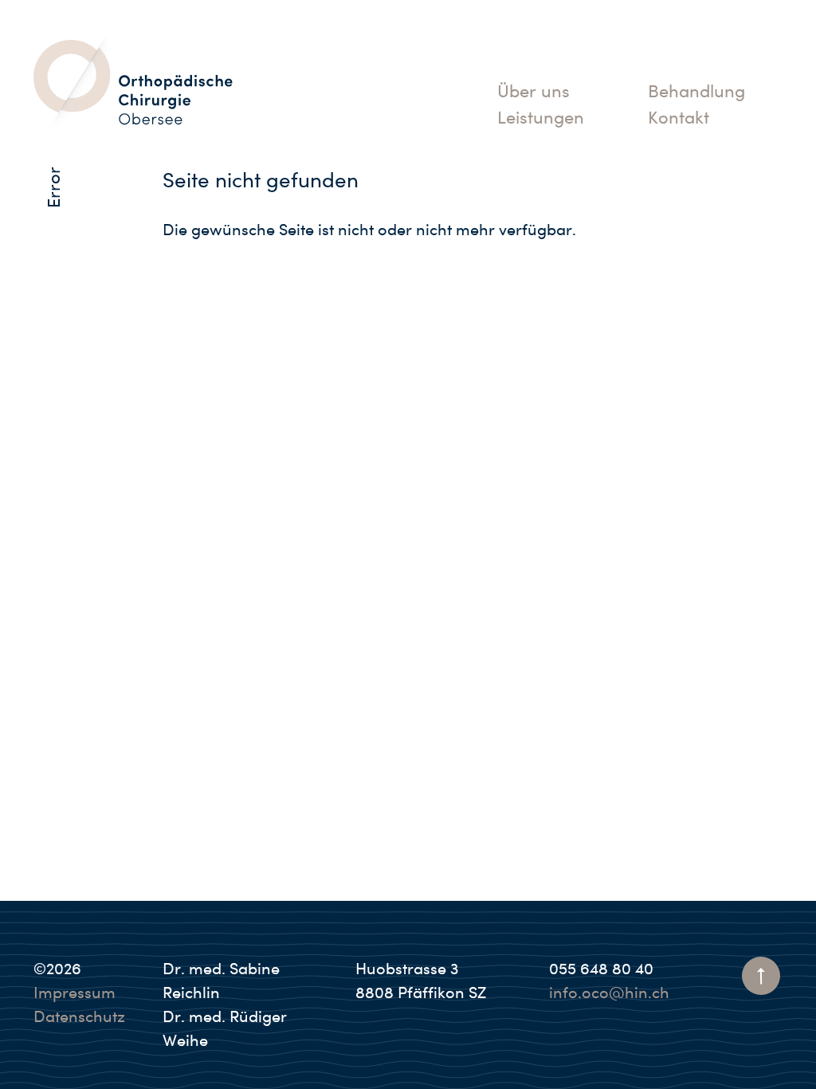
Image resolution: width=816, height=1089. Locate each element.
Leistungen (540, 117)
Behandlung (696, 91)
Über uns (533, 91)
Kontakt (678, 117)
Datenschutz (79, 1016)
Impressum (74, 992)
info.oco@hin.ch (609, 992)
